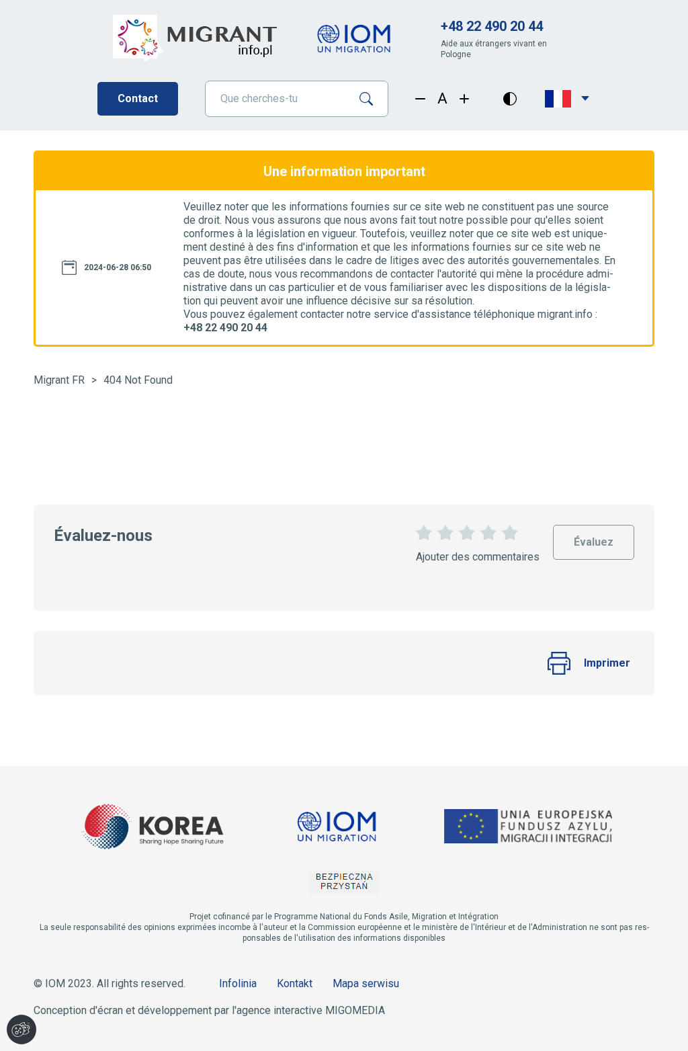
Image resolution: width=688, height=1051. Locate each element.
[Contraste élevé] (510, 98)
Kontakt (294, 983)
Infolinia (238, 983)
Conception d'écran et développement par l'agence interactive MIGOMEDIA (209, 1010)
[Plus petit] (420, 98)
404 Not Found (138, 380)
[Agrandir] (465, 98)
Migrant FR (59, 380)
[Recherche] (371, 98)
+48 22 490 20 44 (492, 26)
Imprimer (607, 663)
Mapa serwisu (366, 983)
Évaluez (593, 536)
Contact (138, 98)
